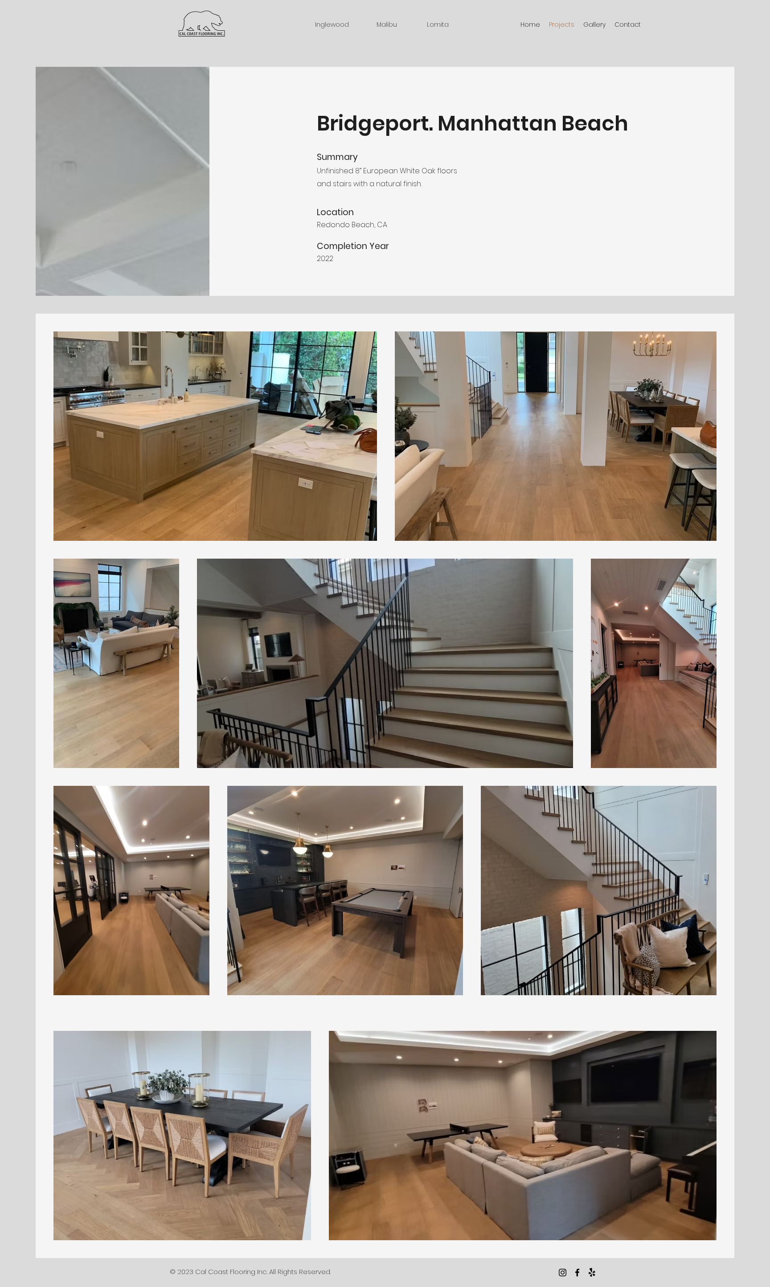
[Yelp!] (592, 1272)
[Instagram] (562, 1272)
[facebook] (577, 1272)
